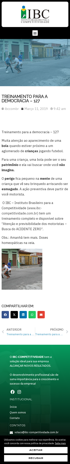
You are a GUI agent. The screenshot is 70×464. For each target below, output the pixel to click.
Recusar (35, 458)
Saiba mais (60, 443)
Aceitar (35, 450)
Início (13, 407)
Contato (15, 418)
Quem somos (18, 412)
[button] (35, 33)
